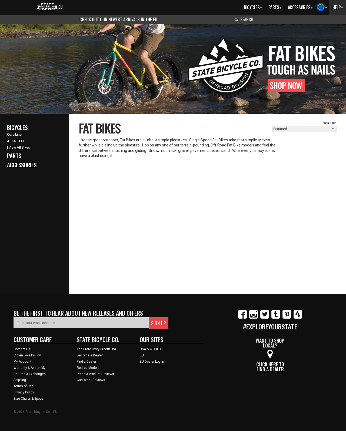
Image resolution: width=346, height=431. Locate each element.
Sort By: (330, 123)
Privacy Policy (24, 392)
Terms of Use (24, 386)
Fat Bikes (99, 128)
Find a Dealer (86, 361)
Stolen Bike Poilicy (27, 355)
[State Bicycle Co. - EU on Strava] (298, 317)
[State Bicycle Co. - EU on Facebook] (242, 317)
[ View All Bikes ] (19, 147)
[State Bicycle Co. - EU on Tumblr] (275, 317)
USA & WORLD (150, 349)
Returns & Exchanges (30, 374)
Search (246, 19)
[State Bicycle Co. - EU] (50, 6)
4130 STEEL (16, 141)
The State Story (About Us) (96, 349)
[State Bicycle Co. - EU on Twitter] (264, 317)
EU (142, 355)
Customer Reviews (91, 380)
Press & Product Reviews (95, 374)
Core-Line (14, 134)
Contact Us (22, 349)
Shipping (20, 380)
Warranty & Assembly (29, 368)
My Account (22, 361)
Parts (274, 7)
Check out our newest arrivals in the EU (118, 19)
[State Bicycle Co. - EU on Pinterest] (286, 317)
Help (337, 7)
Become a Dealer (90, 355)
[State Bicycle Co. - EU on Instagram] (253, 317)
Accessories (300, 7)
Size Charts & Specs (29, 398)
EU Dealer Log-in (152, 361)
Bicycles (253, 7)
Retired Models (88, 368)
